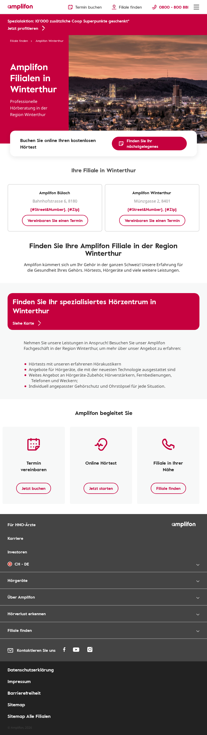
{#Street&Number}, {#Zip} (55, 209)
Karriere (15, 538)
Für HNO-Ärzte (22, 525)
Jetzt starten (101, 488)
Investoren (17, 552)
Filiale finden (19, 40)
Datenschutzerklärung (31, 669)
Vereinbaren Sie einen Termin (55, 220)
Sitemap (16, 704)
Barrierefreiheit (24, 693)
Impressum (19, 681)
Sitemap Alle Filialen (29, 716)
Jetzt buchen (33, 488)
